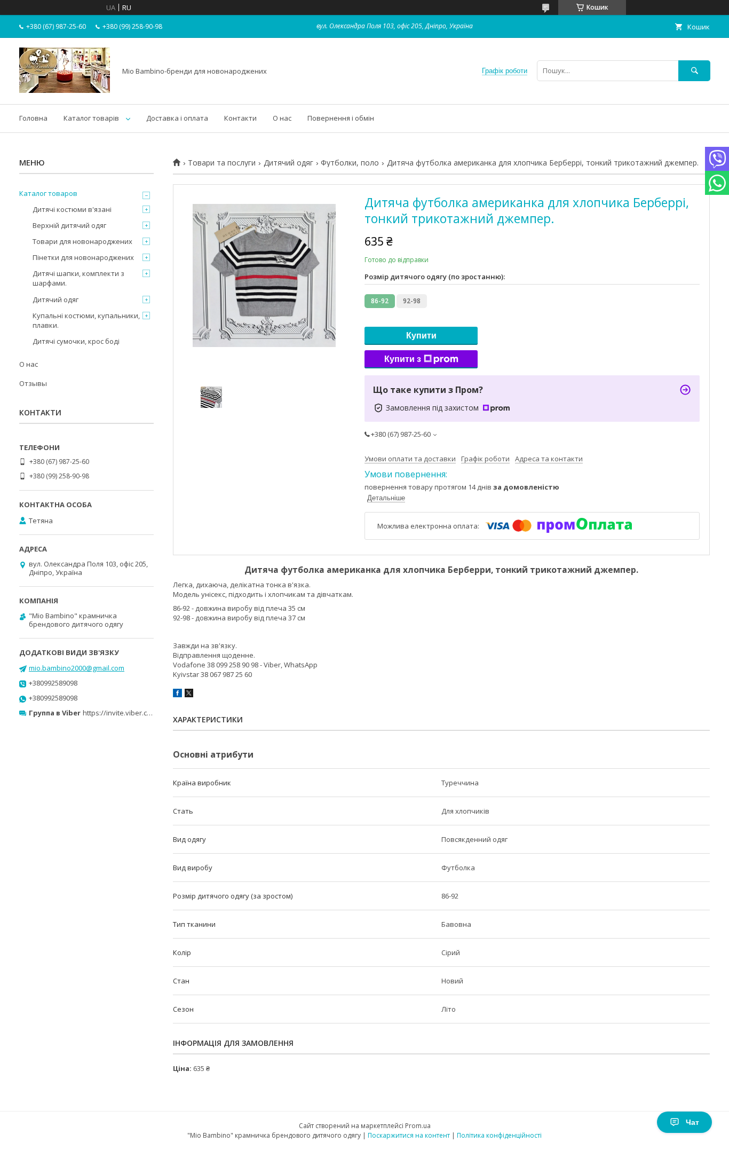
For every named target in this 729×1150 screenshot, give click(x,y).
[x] (189, 694)
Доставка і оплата (177, 118)
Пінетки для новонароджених (83, 257)
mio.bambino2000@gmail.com (76, 668)
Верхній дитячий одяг (69, 225)
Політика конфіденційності (499, 1135)
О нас (282, 118)
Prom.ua (418, 1125)
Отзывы (33, 383)
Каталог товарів (91, 118)
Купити (421, 335)
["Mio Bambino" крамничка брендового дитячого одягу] (64, 90)
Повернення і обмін (340, 118)
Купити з (402, 359)
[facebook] (177, 694)
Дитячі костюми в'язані (72, 209)
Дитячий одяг (288, 163)
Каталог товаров (48, 193)
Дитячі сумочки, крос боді (76, 341)
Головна (33, 118)
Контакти (240, 118)
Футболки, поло (350, 163)
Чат (692, 1122)
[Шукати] (694, 70)
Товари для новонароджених (82, 241)
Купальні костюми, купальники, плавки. (86, 320)
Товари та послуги (222, 163)
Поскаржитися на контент (409, 1135)
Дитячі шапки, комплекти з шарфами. (78, 278)
